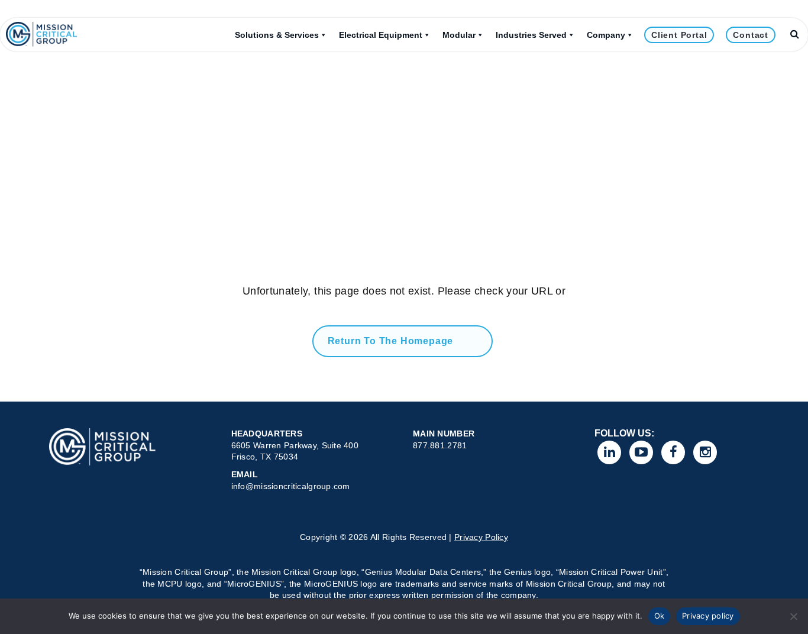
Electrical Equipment (380, 35)
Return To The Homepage (391, 341)
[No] (793, 616)
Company (606, 35)
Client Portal (679, 35)
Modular (459, 35)
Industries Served (531, 35)
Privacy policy (708, 615)
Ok (659, 615)
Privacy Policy (481, 537)
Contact (750, 35)
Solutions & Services (277, 35)
